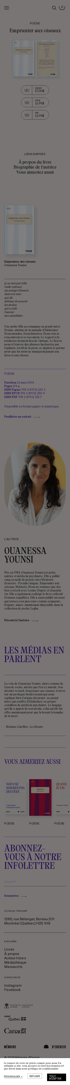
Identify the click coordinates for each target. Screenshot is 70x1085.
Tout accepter (55, 1077)
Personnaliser (13, 1076)
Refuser (35, 1076)
